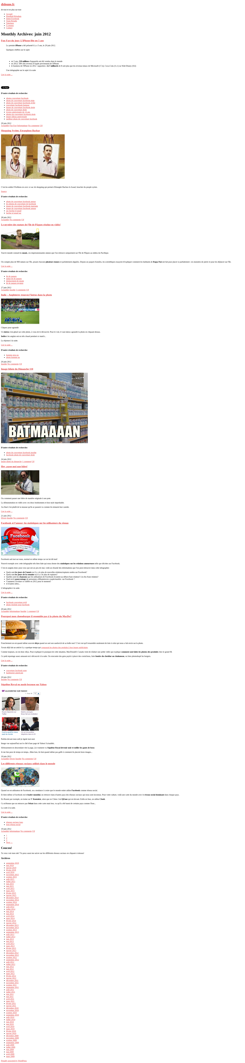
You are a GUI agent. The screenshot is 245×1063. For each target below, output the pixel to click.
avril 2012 (10, 971)
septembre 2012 (12, 960)
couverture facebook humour (17, 105)
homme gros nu (12, 355)
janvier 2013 (11, 950)
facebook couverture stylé (16, 602)
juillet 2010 (10, 1020)
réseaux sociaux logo (14, 822)
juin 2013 (10, 939)
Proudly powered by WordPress (14, 1061)
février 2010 (11, 1031)
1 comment (26, 461)
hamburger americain (14, 673)
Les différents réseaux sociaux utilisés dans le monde (28, 763)
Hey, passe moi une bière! (14, 466)
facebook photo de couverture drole (20, 455)
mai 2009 (10, 1052)
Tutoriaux (10, 23)
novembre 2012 (12, 955)
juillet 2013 (10, 937)
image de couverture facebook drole (20, 107)
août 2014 (10, 907)
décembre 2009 (12, 1036)
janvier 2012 (11, 978)
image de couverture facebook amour (21, 208)
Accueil (9, 14)
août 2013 (10, 934)
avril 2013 (10, 944)
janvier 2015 (11, 895)
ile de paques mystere (14, 283)
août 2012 (10, 962)
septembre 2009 (12, 1043)
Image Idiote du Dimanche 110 (17, 369)
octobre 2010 (11, 1013)
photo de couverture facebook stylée (20, 103)
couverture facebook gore (16, 670)
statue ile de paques (14, 279)
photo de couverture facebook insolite (21, 452)
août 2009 (10, 1045)
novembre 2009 (12, 1038)
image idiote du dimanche (11, 461)
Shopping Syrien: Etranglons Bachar (20, 130)
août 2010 (10, 1017)
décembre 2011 (12, 980)
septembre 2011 (12, 987)
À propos (10, 25)
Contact (9, 28)
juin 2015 (10, 884)
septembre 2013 (12, 932)
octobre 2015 (11, 877)
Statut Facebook (12, 19)
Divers (3, 518)
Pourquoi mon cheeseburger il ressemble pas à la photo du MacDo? (36, 616)
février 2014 (11, 921)
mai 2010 (10, 1024)
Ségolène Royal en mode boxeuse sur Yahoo (24, 684)
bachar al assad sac (13, 213)
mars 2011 (10, 1001)
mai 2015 (10, 886)
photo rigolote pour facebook (17, 605)
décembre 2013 (12, 925)
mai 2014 (10, 914)
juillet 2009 (10, 1047)
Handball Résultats (13, 16)
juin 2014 (10, 911)
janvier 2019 (11, 868)
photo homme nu (13, 357)
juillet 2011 (10, 992)
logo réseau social (13, 824)
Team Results (11, 21)
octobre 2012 (11, 957)
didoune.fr (8, 4)
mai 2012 (10, 969)
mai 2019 (10, 865)
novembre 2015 (12, 875)
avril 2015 (10, 888)
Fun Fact (13, 126)
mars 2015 (10, 891)
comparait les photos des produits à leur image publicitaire (64, 647)
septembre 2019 (12, 863)
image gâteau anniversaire (16, 117)
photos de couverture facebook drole (20, 114)
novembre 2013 (12, 927)
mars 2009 (10, 1056)
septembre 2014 (12, 904)
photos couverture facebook (17, 98)
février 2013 (11, 948)
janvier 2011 (11, 1006)
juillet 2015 (10, 881)
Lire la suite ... (7, 74)
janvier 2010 (11, 1033)
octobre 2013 (11, 930)
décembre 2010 (12, 1008)
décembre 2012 (12, 953)
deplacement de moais (15, 281)
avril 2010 (10, 1026)
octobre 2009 (11, 1040)
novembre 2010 (12, 1010)
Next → (9, 842)
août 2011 (10, 990)
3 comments (21, 290)
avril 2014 (10, 916)
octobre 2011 (11, 985)
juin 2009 (10, 1049)
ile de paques (11, 276)
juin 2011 (10, 994)
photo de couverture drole (16, 110)
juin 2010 (10, 1022)
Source (4, 191)
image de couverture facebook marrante (22, 206)
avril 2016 (10, 872)
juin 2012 (10, 967)
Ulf (41, 126)
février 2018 (11, 870)
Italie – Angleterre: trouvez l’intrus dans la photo (26, 294)
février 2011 (11, 1003)
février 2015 (11, 893)
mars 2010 (10, 1029)
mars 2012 (10, 973)
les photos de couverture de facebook (21, 204)
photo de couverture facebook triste (20, 100)
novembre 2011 (12, 983)
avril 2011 (10, 999)
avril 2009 (10, 1054)
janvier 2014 (11, 923)
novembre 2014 (12, 900)
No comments (33, 126)
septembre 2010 (12, 1015)
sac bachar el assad (13, 211)
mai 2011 (10, 997)
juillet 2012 (10, 964)
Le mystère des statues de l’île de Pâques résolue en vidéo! (31, 224)
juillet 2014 (10, 909)
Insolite (12, 290)
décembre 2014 (12, 898)
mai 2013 (10, 941)
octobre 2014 (11, 902)
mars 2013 (10, 946)
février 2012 (11, 976)
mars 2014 (10, 918)
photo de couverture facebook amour (21, 201)
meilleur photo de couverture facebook (21, 119)
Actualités (5, 126)
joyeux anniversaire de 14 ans (18, 112)
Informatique (22, 126)
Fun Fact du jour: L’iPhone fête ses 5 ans (22, 40)
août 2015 (10, 879)
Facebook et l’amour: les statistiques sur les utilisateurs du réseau (35, 523)
